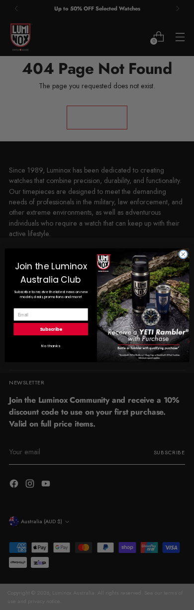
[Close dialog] (183, 254)
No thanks (50, 345)
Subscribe (51, 329)
